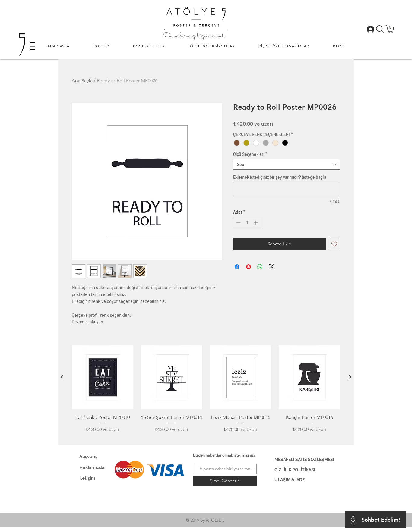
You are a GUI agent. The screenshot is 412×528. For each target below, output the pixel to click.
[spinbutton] (247, 222)
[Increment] (256, 222)
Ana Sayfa (82, 80)
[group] (206, 392)
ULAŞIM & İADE (289, 479)
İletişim (87, 478)
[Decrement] (238, 222)
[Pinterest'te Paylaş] (248, 266)
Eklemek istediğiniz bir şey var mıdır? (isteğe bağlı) (279, 177)
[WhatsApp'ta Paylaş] (260, 266)
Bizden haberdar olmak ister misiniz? (224, 455)
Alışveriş (88, 456)
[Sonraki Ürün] (350, 377)
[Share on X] (271, 266)
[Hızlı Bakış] (103, 377)
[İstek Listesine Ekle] (334, 244)
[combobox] (286, 164)
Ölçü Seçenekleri (250, 154)
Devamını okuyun (87, 321)
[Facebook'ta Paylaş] (237, 266)
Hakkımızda (92, 467)
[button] (101, 46)
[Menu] (32, 46)
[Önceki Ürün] (61, 377)
